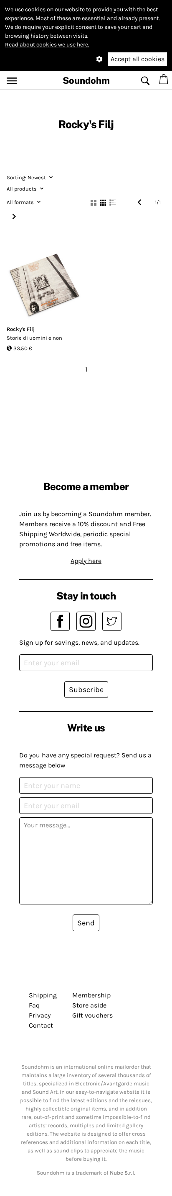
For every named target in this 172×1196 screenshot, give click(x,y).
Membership (91, 995)
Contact (41, 1025)
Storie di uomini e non (34, 338)
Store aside (89, 1005)
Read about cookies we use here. (47, 44)
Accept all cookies (137, 59)
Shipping (43, 995)
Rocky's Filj (21, 329)
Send (86, 922)
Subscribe (86, 689)
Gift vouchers (92, 1015)
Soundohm (86, 80)
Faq (34, 1005)
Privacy (40, 1015)
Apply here (86, 561)
